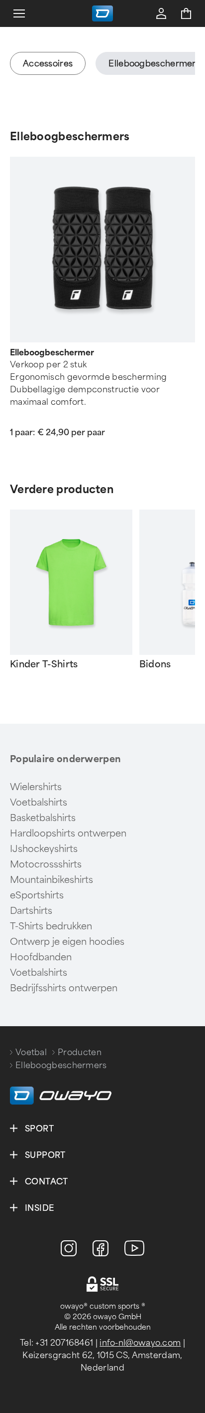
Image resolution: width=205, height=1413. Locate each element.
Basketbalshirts (43, 818)
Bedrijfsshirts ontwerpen (63, 988)
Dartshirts (31, 910)
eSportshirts (37, 895)
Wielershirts (36, 787)
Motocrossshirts (46, 864)
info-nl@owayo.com (140, 1343)
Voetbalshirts (38, 802)
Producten (80, 1052)
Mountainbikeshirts (51, 879)
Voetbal (31, 1052)
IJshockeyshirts (44, 849)
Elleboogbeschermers (70, 136)
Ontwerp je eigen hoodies (67, 941)
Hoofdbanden (41, 957)
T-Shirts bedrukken (51, 926)
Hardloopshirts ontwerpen (68, 833)
